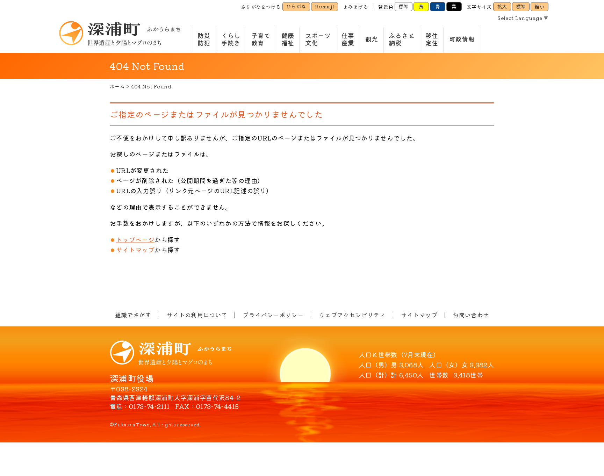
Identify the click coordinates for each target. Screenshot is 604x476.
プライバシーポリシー (273, 314)
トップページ (135, 239)
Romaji (324, 6)
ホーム (117, 86)
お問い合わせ (471, 314)
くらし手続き (230, 39)
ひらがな (296, 6)
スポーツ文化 (318, 39)
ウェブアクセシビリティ (352, 314)
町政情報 (462, 38)
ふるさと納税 (401, 39)
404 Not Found (151, 86)
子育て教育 (261, 39)
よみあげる (355, 6)
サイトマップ (135, 249)
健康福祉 (287, 39)
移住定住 (431, 39)
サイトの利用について (197, 314)
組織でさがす (133, 314)
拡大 (502, 6)
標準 (403, 6)
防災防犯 (203, 39)
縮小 (539, 6)
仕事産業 (347, 39)
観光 (371, 38)
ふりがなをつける (261, 6)
